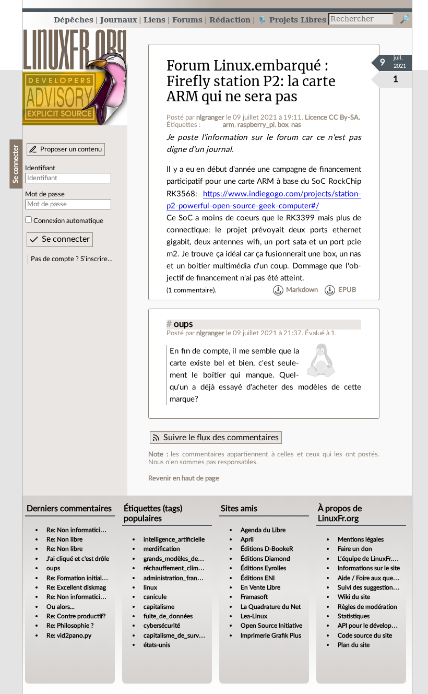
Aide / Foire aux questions (373, 578)
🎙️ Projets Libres (291, 19)
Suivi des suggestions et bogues (381, 587)
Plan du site (354, 645)
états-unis (157, 645)
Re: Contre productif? (75, 616)
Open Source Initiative (271, 625)
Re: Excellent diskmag (76, 587)
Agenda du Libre (263, 530)
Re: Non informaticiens (78, 530)
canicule (155, 597)
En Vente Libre (260, 587)
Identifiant (40, 168)
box (283, 125)
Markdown (302, 290)
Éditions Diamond (265, 559)
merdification (162, 549)
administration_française (177, 578)
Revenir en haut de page (183, 478)
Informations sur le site (369, 568)
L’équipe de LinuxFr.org (369, 559)
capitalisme (159, 607)
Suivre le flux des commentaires (221, 437)
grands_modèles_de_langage (183, 559)
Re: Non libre (64, 539)
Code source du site (365, 635)
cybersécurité (162, 625)
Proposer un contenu (71, 149)
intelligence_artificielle (174, 539)
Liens (154, 19)
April (247, 539)
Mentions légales (361, 539)
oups (183, 324)
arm (228, 125)
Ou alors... (60, 607)
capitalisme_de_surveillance (182, 635)
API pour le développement (375, 625)
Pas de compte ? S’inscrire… (72, 259)
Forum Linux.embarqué (244, 65)
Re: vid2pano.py (68, 635)
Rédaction (230, 19)
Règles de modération (367, 607)
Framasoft (254, 597)
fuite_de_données (168, 616)
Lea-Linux (254, 616)
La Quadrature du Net (271, 607)
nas (296, 125)
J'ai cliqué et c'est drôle (77, 559)
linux (150, 587)
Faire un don (355, 549)
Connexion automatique (68, 221)
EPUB (347, 290)
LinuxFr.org (74, 71)
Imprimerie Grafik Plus (271, 635)
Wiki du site (354, 597)
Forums (187, 19)
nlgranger (210, 117)
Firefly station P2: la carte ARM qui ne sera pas (251, 89)
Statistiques (354, 616)
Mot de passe (45, 194)
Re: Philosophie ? (69, 625)
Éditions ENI (258, 578)
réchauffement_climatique (180, 568)
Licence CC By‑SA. (332, 117)
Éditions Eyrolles (263, 568)
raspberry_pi (256, 125)
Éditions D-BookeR (267, 549)
